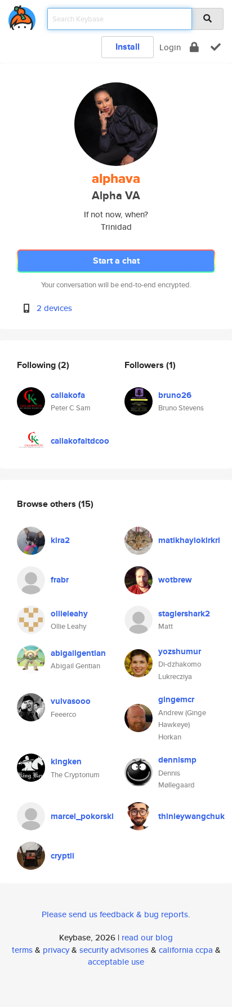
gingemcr (176, 699)
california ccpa (186, 950)
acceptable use (116, 961)
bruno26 (174, 395)
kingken (66, 761)
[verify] (216, 47)
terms (22, 950)
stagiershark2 (184, 613)
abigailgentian (78, 653)
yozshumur (179, 651)
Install (127, 46)
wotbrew (175, 579)
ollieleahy (69, 613)
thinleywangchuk (191, 816)
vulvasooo (71, 701)
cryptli (62, 856)
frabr (60, 579)
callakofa (68, 395)
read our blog (147, 937)
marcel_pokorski (82, 816)
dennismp (177, 760)
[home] (21, 15)
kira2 (60, 540)
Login (170, 47)
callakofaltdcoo (80, 441)
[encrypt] (194, 47)
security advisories (114, 950)
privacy (56, 950)
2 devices (54, 308)
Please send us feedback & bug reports (115, 914)
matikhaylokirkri (189, 540)
